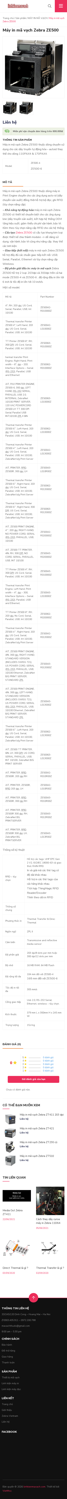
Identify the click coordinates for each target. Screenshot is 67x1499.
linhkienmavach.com (34, 1486)
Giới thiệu (7, 1410)
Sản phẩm (20, 18)
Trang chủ (8, 18)
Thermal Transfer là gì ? (50, 1268)
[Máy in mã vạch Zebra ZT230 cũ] (10, 1147)
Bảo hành (7, 1344)
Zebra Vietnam (10, 1416)
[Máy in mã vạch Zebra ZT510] (10, 1161)
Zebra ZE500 (24, 233)
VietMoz (7, 1490)
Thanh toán (8, 1362)
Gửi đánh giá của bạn (33, 1079)
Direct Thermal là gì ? (15, 1268)
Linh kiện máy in (10, 1383)
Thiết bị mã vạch (11, 1377)
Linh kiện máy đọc (11, 1389)
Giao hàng (7, 1356)
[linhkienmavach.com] (18, 6)
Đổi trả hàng (8, 1350)
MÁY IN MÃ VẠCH (37, 18)
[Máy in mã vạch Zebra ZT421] (10, 1133)
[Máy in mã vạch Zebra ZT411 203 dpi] (10, 1119)
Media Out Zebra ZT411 (13, 1212)
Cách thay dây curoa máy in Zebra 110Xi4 (48, 1221)
